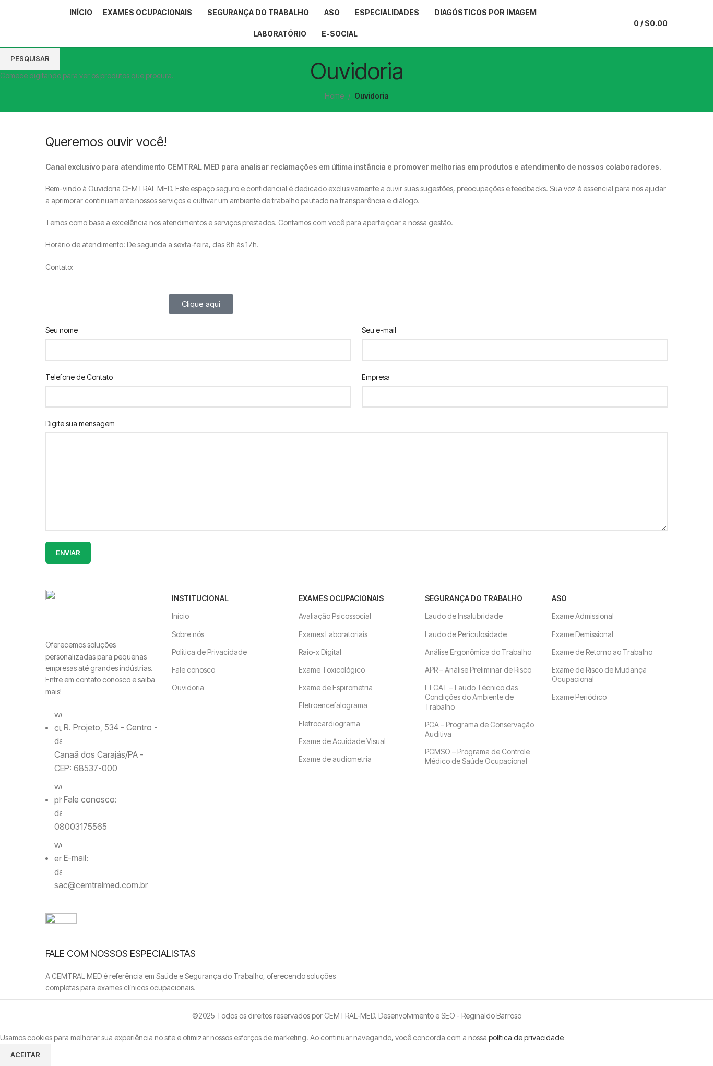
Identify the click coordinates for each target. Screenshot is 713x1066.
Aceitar (25, 1054)
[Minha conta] (587, 23)
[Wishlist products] (606, 23)
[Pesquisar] (569, 23)
